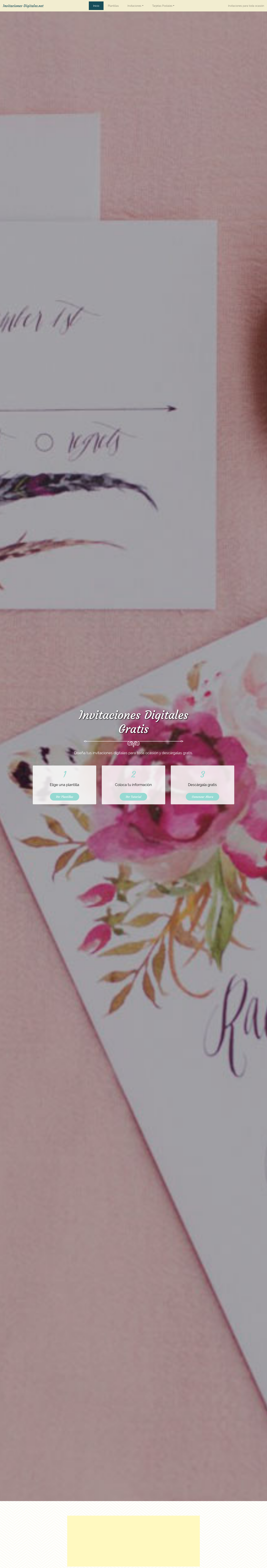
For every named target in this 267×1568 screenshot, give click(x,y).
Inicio (96, 5)
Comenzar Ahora (202, 797)
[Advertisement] (133, 1541)
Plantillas (113, 5)
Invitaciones (134, 5)
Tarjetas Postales (162, 5)
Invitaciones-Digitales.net (24, 5)
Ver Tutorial (133, 797)
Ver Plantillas (64, 797)
